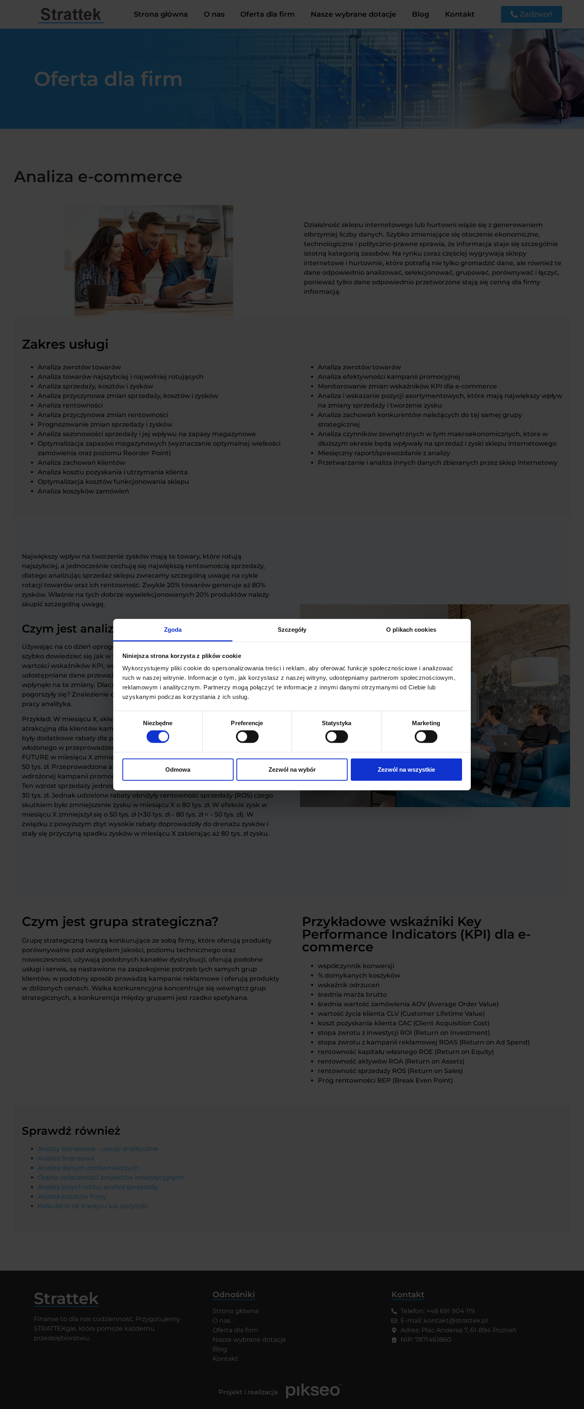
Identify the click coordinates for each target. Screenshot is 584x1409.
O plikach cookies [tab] (411, 629)
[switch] (247, 736)
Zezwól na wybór (292, 769)
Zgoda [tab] (173, 629)
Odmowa (177, 769)
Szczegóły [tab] (292, 629)
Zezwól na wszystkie (406, 769)
